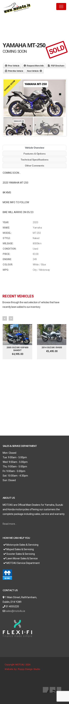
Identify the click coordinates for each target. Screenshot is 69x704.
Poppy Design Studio (29, 669)
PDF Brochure (57, 66)
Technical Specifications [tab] (34, 159)
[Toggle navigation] (61, 6)
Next (11, 318)
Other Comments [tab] (34, 165)
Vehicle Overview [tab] (34, 147)
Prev (4, 318)
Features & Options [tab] (34, 153)
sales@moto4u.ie (15, 611)
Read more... (10, 523)
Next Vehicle (33, 71)
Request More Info (35, 66)
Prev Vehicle (13, 66)
